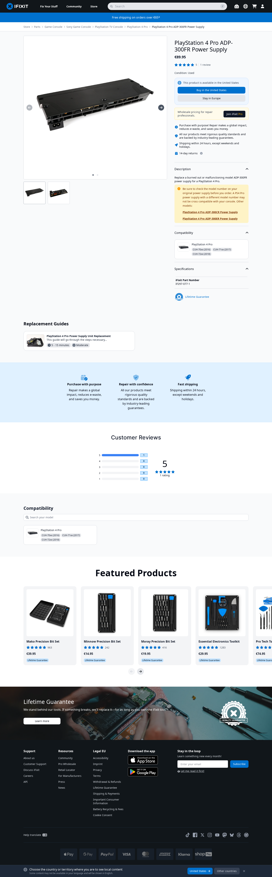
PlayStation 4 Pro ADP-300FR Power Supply (178, 27)
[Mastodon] (224, 835)
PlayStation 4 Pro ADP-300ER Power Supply (210, 218)
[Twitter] (202, 835)
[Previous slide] (131, 671)
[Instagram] (210, 835)
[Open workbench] (236, 6)
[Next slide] (140, 671)
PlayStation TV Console (109, 27)
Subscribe (239, 764)
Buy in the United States (211, 90)
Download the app (141, 751)
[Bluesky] (232, 835)
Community (65, 758)
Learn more (42, 721)
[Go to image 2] (97, 175)
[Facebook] (195, 835)
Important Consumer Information (106, 801)
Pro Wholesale (67, 764)
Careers (28, 776)
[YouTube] (217, 835)
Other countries (227, 871)
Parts (37, 27)
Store (26, 27)
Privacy (97, 770)
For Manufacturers (69, 776)
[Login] (263, 6)
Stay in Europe (212, 98)
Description (182, 169)
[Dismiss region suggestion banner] (244, 871)
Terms (97, 776)
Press (61, 781)
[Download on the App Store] (143, 760)
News (61, 787)
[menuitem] (49, 6)
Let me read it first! (192, 771)
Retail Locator (66, 770)
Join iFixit (234, 114)
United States (198, 871)
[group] (29, 107)
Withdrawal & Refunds (107, 781)
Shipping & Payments (106, 793)
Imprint (98, 764)
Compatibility (183, 233)
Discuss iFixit (31, 770)
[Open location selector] (245, 6)
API (25, 781)
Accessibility (100, 758)
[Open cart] (254, 6)
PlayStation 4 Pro (137, 27)
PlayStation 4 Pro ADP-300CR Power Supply (210, 212)
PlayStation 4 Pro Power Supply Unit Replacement (79, 336)
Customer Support (34, 764)
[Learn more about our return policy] (201, 153)
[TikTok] (187, 835)
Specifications (184, 269)
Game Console (53, 27)
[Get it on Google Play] (143, 771)
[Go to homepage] (18, 6)
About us (29, 758)
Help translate (32, 835)
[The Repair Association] (246, 835)
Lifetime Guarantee (105, 787)
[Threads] (239, 835)
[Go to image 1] (93, 175)
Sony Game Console (78, 27)
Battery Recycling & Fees (108, 809)
